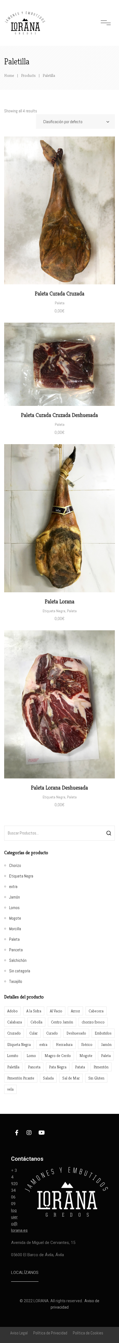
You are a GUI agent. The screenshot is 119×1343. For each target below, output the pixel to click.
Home (9, 75)
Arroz (75, 1010)
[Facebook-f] (16, 1132)
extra (13, 886)
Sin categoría (19, 970)
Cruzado (14, 1033)
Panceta (16, 949)
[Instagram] (29, 1132)
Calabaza (14, 1022)
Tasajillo (15, 981)
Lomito (12, 1055)
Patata (80, 1066)
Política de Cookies (88, 1333)
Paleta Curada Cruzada (59, 293)
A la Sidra (33, 1010)
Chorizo (15, 865)
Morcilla (15, 928)
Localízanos (24, 1272)
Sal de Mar (71, 1078)
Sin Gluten (96, 1078)
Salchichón (18, 960)
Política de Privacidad (50, 1333)
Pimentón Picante (20, 1078)
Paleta (59, 302)
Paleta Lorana (59, 601)
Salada (48, 1078)
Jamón (14, 897)
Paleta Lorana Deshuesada (59, 787)
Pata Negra (57, 1066)
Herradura (64, 1044)
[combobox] (75, 121)
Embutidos (103, 1033)
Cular (33, 1033)
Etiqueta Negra (54, 610)
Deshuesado (76, 1033)
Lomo (31, 1055)
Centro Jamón (62, 1022)
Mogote (15, 918)
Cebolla (36, 1022)
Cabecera (96, 1010)
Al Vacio (56, 1010)
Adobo (12, 1010)
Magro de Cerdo (58, 1055)
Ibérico (86, 1044)
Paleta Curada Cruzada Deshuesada (59, 415)
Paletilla (13, 1066)
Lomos (14, 907)
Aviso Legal (19, 1333)
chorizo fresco (93, 1022)
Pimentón (101, 1066)
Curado (52, 1033)
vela (10, 1089)
